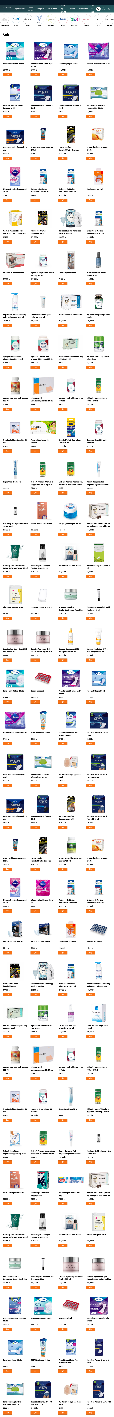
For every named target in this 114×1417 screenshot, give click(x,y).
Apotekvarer (19, 9)
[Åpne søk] (98, 9)
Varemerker (83, 9)
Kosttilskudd (52, 9)
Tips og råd (92, 8)
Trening (72, 9)
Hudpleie (40, 9)
